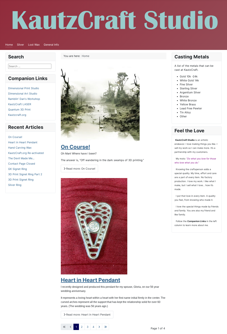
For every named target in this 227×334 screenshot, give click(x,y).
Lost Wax (34, 44)
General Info (51, 44)
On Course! (75, 147)
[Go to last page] (105, 327)
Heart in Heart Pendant (90, 280)
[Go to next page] (99, 327)
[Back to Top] (221, 327)
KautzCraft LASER (19, 104)
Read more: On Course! (80, 168)
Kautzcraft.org (17, 114)
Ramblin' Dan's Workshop (24, 99)
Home (9, 44)
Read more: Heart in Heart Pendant (88, 314)
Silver (20, 44)
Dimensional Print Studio (23, 88)
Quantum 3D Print (19, 109)
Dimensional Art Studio (22, 93)
